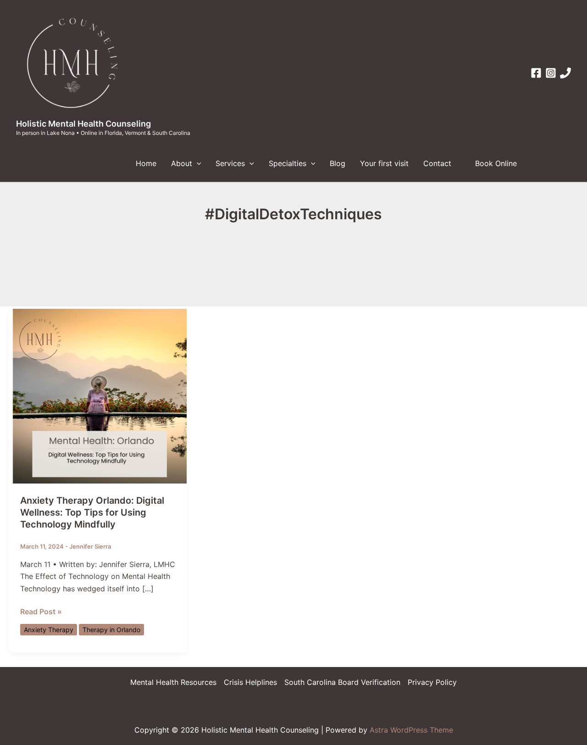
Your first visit (384, 163)
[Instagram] (550, 72)
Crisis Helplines (250, 682)
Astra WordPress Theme (411, 729)
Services (230, 163)
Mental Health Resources (173, 682)
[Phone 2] (565, 72)
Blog (337, 163)
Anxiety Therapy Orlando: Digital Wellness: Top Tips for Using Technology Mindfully (92, 512)
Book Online (496, 163)
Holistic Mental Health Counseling (83, 123)
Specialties (287, 163)
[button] (196, 163)
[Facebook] (536, 72)
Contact (437, 163)
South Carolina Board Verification (342, 682)
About (181, 163)
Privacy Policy (432, 682)
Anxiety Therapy (48, 630)
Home (146, 163)
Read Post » (41, 611)
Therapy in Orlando (111, 630)
